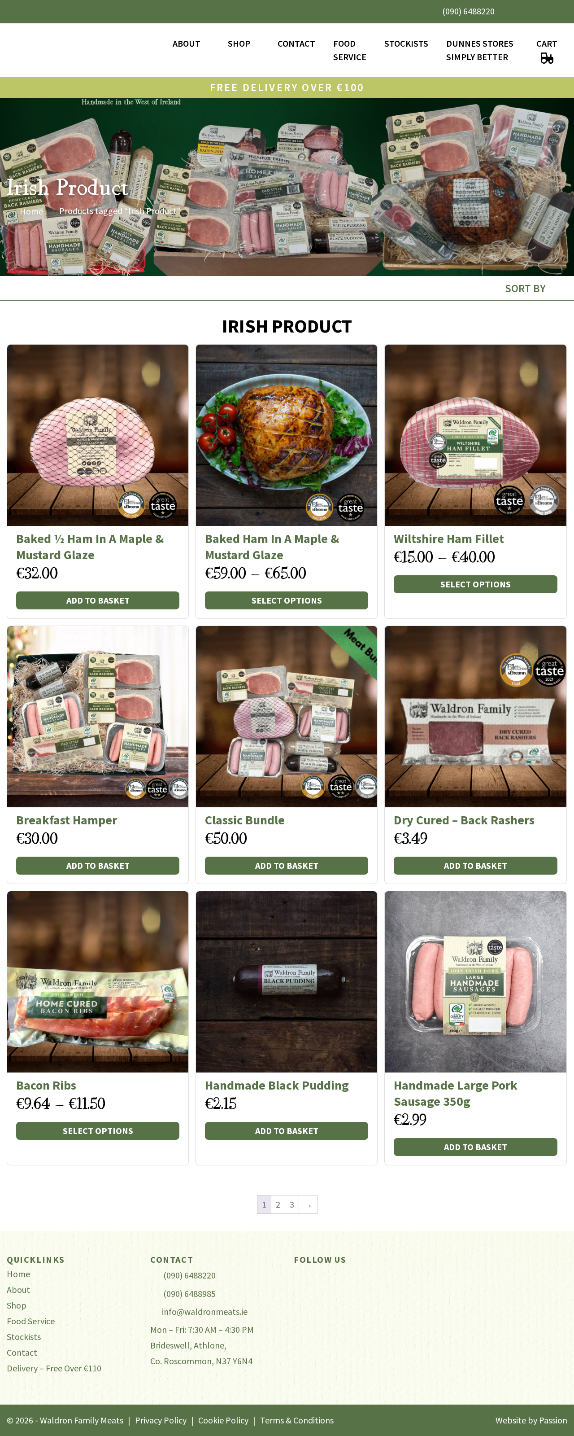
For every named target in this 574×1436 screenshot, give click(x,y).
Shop (239, 43)
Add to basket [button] (98, 600)
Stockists (406, 43)
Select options (287, 600)
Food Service (349, 50)
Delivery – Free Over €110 (54, 1368)
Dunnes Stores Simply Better (479, 50)
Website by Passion (531, 1420)
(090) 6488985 (189, 1293)
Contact (296, 43)
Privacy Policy (161, 1420)
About (186, 43)
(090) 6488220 (468, 11)
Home (31, 211)
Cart (546, 43)
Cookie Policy (223, 1420)
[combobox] (532, 288)
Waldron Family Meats (85, 50)
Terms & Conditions (297, 1420)
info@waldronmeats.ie (205, 1311)
